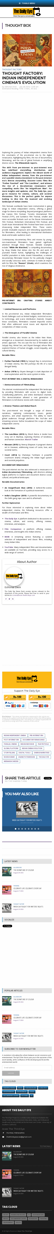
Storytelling (9, 753)
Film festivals (43, 744)
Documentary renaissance (33, 740)
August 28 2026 (18, 873)
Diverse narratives (41, 753)
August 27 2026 (18, 891)
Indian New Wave (27, 744)
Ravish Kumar (9, 757)
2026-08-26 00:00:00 (27, 823)
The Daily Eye (44, 757)
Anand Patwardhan (26, 757)
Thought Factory (12, 69)
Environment (21, 1092)
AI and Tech (43, 1088)
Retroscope (33, 1219)
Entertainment (8, 1092)
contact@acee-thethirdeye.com (23, 595)
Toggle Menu (28, 3)
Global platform (11, 748)
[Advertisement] (27, 122)
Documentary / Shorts (10, 1095)
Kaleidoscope (17, 867)
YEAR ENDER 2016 (30, 1088)
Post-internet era (11, 740)
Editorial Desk (11, 86)
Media (20, 1088)
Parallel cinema (10, 744)
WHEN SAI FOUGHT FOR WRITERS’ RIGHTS (27, 820)
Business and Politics (18, 1215)
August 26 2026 (18, 909)
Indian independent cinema (15, 735)
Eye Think (24, 1095)
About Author (27, 562)
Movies (5, 1219)
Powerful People (9, 1088)
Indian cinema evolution (32, 748)
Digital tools (24, 753)
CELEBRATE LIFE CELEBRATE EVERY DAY (27, 888)
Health (18, 1222)
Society (5, 1215)
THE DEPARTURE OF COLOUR (23, 870)
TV (31, 1095)
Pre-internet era (36, 735)
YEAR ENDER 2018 (38, 1215)
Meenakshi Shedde (11, 761)
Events (32, 1092)
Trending (16, 886)
